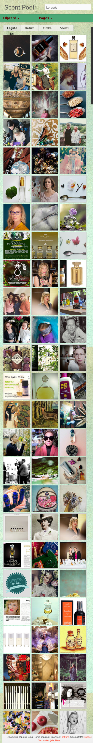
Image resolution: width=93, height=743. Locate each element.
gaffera (65, 736)
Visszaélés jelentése (49, 740)
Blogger (87, 736)
